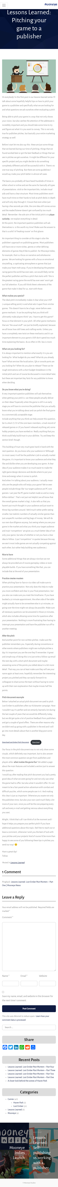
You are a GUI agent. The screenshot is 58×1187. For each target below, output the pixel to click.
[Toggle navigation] (4, 5)
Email (24, 976)
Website (43, 976)
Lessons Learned (17, 862)
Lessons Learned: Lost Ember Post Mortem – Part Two (31, 1074)
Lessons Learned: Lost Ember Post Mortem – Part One (31, 1077)
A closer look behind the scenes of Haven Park (27, 1081)
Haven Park (18, 1103)
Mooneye (12, 1113)
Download (36, 742)
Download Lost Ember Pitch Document (15, 742)
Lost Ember (18, 1106)
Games (11, 1099)
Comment (7, 917)
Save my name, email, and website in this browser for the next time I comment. (27, 998)
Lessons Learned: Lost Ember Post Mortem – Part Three (31, 1070)
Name (5, 976)
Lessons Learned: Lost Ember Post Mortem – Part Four (31, 1067)
